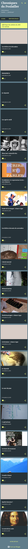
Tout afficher (5, 26)
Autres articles (14, 541)
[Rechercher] (22, 3)
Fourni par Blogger (15, 547)
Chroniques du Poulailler (10, 4)
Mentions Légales (14, 18)
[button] (25, 52)
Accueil (3, 18)
